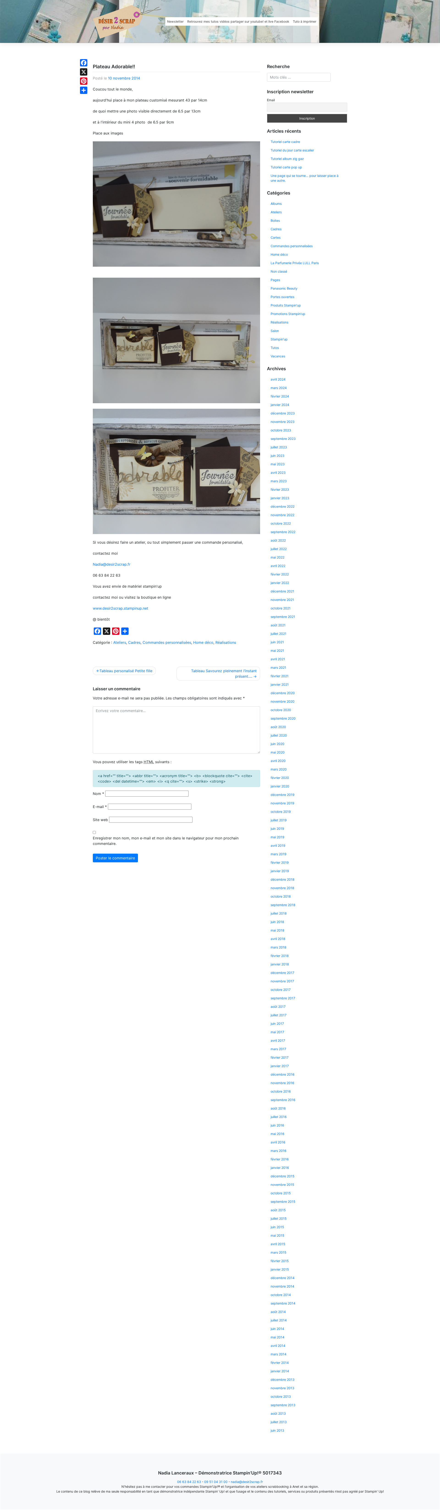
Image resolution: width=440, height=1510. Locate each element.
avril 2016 (278, 1142)
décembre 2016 (282, 1074)
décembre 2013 (282, 1379)
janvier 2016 (280, 1168)
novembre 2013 (282, 1388)
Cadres (134, 642)
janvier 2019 (280, 871)
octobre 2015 (281, 1193)
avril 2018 (278, 939)
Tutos (275, 348)
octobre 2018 (281, 896)
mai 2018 (277, 930)
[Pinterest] (83, 81)
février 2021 (280, 676)
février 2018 (280, 956)
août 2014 (278, 1312)
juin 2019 (277, 828)
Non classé (279, 271)
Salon (275, 331)
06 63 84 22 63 (189, 1482)
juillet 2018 (279, 913)
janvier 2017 (280, 1066)
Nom (98, 793)
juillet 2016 (279, 1117)
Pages (275, 280)
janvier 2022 (280, 583)
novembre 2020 (282, 701)
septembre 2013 (283, 1405)
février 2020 (280, 778)
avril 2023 (278, 472)
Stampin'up (279, 339)
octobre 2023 (281, 430)
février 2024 (280, 396)
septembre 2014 (283, 1303)
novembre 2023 (282, 422)
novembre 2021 (282, 600)
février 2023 (280, 489)
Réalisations (225, 642)
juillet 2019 (279, 820)
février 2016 (280, 1159)
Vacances (278, 356)
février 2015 (280, 1261)
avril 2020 (278, 761)
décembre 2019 (282, 795)
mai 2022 (277, 557)
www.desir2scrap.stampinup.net (120, 608)
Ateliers (119, 642)
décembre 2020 (283, 693)
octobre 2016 (281, 1091)
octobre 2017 (281, 990)
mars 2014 (278, 1354)
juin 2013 (277, 1430)
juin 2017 (277, 1023)
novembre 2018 (282, 888)
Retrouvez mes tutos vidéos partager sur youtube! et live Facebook (238, 21)
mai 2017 (277, 1032)
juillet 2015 (279, 1218)
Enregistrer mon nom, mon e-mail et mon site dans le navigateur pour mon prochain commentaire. (166, 841)
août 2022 (278, 540)
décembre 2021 (282, 591)
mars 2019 (278, 854)
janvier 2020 (280, 786)
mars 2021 (278, 667)
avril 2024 (278, 379)
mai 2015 (277, 1235)
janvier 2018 (280, 964)
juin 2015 (277, 1227)
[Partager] (83, 90)
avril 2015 (278, 1244)
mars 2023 (279, 481)
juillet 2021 (278, 634)
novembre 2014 (282, 1286)
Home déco (203, 642)
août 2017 (278, 1006)
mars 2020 (279, 769)
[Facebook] (83, 62)
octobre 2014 (281, 1295)
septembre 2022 (283, 532)
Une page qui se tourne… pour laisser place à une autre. (304, 178)
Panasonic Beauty (284, 288)
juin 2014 (277, 1329)
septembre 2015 (283, 1201)
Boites (275, 220)
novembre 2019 (282, 803)
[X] (83, 72)
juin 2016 (277, 1125)
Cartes (275, 237)
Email (271, 100)
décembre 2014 (282, 1278)
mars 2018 (278, 947)
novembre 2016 (282, 1083)
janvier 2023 (280, 498)
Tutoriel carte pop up (286, 167)
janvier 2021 (280, 684)
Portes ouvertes (282, 297)
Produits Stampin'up (286, 305)
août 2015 (278, 1210)
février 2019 (280, 862)
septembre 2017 (283, 998)
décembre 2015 (282, 1176)
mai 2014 (277, 1337)
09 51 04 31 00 (216, 1482)
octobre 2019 (281, 812)
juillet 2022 (279, 549)
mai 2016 (277, 1134)
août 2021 (278, 625)
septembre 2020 (283, 718)
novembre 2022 (282, 515)
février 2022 (280, 574)
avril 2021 (278, 659)
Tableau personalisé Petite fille (125, 671)
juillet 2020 (279, 735)
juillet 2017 (278, 1015)
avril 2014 (278, 1346)
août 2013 (278, 1413)
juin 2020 (277, 744)
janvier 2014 (280, 1371)
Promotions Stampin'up (288, 314)
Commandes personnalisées (167, 642)
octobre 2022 (281, 523)
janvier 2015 (280, 1269)
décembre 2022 (282, 506)
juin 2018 (277, 922)
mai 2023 (278, 464)
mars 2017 (278, 1049)
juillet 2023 (279, 447)
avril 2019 (278, 845)
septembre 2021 (283, 617)
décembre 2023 (283, 413)
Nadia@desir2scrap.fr (111, 564)
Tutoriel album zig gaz (287, 159)
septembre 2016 (283, 1100)
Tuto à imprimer (304, 21)
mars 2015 (278, 1252)
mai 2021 (277, 650)
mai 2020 (278, 752)
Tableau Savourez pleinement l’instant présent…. (224, 674)
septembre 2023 (283, 439)
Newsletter (175, 21)
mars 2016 (278, 1151)
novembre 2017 (282, 981)
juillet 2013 (279, 1422)
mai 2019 (277, 837)
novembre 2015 (282, 1185)
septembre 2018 (283, 905)
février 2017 (280, 1057)
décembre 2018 (282, 879)
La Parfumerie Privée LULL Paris (295, 263)
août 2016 (278, 1108)
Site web (100, 819)
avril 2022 (278, 566)
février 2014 (280, 1363)
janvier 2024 (280, 405)
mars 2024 (279, 388)
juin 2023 (277, 456)
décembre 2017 (282, 973)
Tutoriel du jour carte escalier (292, 150)
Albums (276, 204)
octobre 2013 (281, 1396)
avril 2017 (278, 1040)
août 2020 (278, 727)
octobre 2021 (281, 608)
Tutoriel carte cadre (285, 142)
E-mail (100, 806)
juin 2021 (277, 642)
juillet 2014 (279, 1320)
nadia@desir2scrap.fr (247, 1482)
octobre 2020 (281, 710)
